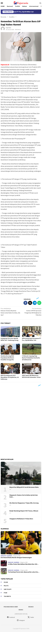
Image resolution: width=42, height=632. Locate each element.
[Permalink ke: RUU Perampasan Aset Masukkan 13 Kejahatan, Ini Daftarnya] (10, 368)
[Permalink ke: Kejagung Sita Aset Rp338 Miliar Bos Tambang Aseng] (10, 331)
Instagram (22, 620)
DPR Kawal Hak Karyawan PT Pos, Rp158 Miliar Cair (31, 339)
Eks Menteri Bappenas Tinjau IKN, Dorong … (24, 504)
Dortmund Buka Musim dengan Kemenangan (16, 557)
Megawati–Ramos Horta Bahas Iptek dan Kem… (23, 496)
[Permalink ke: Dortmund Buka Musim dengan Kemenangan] (21, 542)
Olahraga (9, 555)
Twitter (32, 617)
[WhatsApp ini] (39, 303)
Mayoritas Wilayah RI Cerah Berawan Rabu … (24, 488)
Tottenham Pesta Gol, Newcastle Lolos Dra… (23, 572)
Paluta (6, 586)
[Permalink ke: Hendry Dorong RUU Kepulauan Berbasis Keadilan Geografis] (10, 349)
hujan (6, 582)
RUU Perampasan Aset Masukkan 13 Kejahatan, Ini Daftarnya (10, 377)
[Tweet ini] (30, 303)
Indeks (21, 610)
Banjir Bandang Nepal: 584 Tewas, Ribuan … (23, 512)
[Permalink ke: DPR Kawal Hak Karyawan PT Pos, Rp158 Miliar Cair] (31, 331)
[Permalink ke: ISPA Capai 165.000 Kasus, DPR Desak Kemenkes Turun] (31, 368)
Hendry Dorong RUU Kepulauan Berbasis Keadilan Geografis (7, 358)
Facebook (12, 617)
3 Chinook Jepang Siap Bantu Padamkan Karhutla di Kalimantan (31, 358)
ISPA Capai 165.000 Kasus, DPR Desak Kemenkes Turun (31, 376)
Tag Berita (7, 596)
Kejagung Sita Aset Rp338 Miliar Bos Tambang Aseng (9, 339)
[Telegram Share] (35, 303)
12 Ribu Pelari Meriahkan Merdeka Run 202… (23, 564)
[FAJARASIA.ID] (20, 3)
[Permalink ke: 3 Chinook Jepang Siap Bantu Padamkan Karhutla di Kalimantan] (31, 349)
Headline (3, 555)
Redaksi (31, 607)
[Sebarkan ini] (25, 303)
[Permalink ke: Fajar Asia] (3, 28)
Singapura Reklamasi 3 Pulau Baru (21, 519)
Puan (5, 593)
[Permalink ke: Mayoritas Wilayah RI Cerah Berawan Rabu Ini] (21, 473)
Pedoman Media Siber (11, 607)
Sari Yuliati (7, 589)
